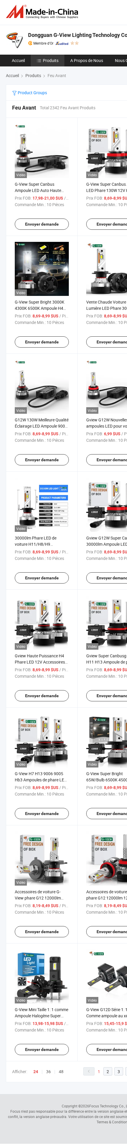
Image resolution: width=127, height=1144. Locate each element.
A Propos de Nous (86, 60)
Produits (50, 60)
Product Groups (32, 92)
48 (61, 1071)
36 (48, 1071)
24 (35, 1071)
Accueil (18, 60)
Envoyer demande (42, 224)
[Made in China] (43, 12)
